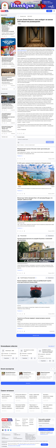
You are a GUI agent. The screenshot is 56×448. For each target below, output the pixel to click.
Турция (52, 186)
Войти (49, 10)
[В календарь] (13, 358)
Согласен (44, 444)
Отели (19, 24)
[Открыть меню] (54, 11)
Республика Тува (20, 222)
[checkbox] (39, 432)
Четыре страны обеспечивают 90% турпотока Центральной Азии (7, 397)
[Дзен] (3, 430)
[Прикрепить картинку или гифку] (18, 142)
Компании (31, 424)
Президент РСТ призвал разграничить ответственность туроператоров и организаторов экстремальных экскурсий (8, 28)
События (24, 420)
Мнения (16, 423)
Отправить (46, 429)
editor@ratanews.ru (5, 438)
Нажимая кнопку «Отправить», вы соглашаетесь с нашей (46, 433)
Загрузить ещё (36, 335)
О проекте (31, 419)
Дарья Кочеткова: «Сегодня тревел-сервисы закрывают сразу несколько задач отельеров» (7, 408)
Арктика (19, 305)
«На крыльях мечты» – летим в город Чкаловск (7, 105)
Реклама (31, 422)
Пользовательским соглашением (14, 445)
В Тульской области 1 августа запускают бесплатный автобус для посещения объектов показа (21, 398)
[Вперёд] (54, 369)
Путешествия (4, 93)
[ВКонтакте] (11, 430)
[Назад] (51, 369)
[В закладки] (19, 133)
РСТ (16, 422)
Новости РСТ (4, 15)
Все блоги (28, 383)
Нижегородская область (22, 263)
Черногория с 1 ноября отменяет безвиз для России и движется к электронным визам (34, 408)
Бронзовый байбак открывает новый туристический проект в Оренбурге (21, 407)
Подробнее (6, 358)
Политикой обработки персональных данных (26, 444)
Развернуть (19, 155)
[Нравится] (17, 133)
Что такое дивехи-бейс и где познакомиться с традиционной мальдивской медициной (48, 409)
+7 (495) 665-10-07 (17, 434)
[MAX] (5, 430)
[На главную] (4, 11)
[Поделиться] (23, 133)
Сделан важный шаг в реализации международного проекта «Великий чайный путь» (7, 79)
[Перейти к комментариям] (21, 133)
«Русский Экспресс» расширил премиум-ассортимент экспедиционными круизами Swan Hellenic (8, 116)
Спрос (19, 186)
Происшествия (25, 425)
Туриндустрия (23, 16)
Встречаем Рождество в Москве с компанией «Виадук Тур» (7, 127)
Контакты (31, 420)
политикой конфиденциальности (46, 434)
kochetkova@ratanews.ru (6, 434)
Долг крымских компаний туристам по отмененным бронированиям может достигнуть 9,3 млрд (7, 59)
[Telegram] (8, 430)
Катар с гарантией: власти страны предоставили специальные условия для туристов (34, 398)
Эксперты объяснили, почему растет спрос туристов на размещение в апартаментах (48, 398)
